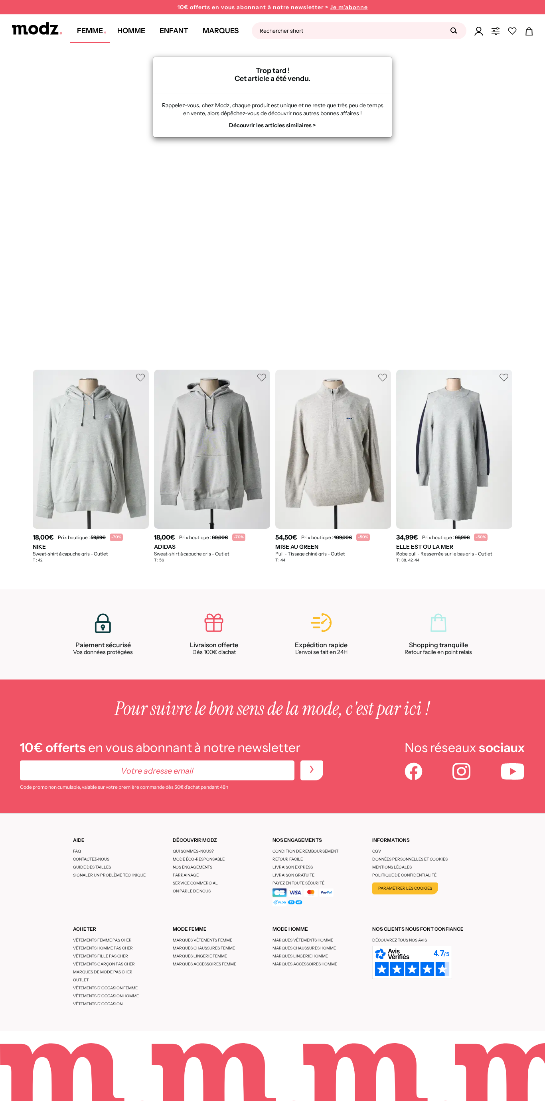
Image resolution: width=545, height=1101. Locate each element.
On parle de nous (192, 891)
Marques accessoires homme (304, 964)
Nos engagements (192, 867)
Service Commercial (195, 883)
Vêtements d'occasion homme (106, 996)
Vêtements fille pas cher (100, 956)
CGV (376, 851)
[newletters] (311, 770)
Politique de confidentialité (404, 875)
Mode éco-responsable (199, 859)
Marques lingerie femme (200, 956)
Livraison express (292, 867)
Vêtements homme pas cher (103, 948)
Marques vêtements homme (302, 940)
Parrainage (186, 875)
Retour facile (287, 859)
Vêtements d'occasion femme (105, 988)
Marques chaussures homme (304, 948)
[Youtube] (512, 772)
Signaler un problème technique (109, 875)
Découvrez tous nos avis (399, 940)
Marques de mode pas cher (102, 972)
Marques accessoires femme (204, 964)
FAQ (77, 851)
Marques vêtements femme (202, 940)
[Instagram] (461, 772)
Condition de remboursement (305, 851)
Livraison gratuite (293, 875)
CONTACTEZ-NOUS (91, 859)
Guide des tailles (92, 867)
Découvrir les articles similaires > (272, 125)
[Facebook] (414, 772)
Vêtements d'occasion (97, 1003)
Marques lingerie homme (300, 956)
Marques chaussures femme (204, 948)
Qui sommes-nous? (193, 851)
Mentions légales (392, 867)
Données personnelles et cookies (410, 859)
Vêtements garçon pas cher (104, 964)
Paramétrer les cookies (405, 888)
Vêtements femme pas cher (102, 940)
